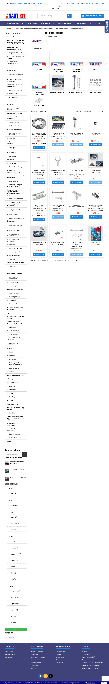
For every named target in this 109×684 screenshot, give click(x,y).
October (14, 548)
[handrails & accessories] (57, 59)
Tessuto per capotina (96, 171)
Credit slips (60, 657)
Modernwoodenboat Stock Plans (14, 85)
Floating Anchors (14, 282)
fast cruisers (13, 71)
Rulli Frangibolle (14, 434)
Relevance (93, 111)
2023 (10, 512)
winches (12, 138)
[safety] (95, 59)
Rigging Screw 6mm (77, 243)
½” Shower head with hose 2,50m (39, 134)
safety (95, 70)
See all (16, 630)
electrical (12, 245)
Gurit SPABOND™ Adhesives (13, 339)
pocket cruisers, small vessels (15, 57)
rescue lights (13, 286)
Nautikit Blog (31, 23)
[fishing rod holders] (76, 59)
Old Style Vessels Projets (13, 109)
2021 (10, 586)
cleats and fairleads (16, 199)
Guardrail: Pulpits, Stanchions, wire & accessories (14, 204)
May (13, 573)
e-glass (11, 348)
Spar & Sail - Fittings (15, 167)
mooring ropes (14, 293)
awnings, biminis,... (58, 92)
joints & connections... (39, 93)
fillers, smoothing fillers (15, 375)
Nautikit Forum (64, 23)
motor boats (13, 94)
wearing (12, 259)
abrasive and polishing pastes (15, 408)
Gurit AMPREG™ (14, 334)
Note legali (34, 654)
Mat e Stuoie (13, 359)
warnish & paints (13, 382)
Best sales (8, 657)
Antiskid (38, 70)
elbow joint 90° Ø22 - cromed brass (58, 244)
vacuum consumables (11, 424)
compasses (13, 266)
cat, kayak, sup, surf (15, 90)
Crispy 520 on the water (18, 477)
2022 (10, 537)
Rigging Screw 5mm (58, 206)
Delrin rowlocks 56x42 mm (58, 171)
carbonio (12, 356)
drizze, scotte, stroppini (13, 118)
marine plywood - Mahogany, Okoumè (14, 322)
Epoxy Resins (11, 327)
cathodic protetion (15, 252)
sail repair (12, 156)
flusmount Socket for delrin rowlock (76, 207)
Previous (59, 261)
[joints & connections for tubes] (39, 82)
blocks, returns (14, 122)
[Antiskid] (39, 59)
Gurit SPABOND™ (14, 368)
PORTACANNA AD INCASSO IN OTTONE (76, 135)
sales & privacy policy (38, 657)
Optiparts (10, 160)
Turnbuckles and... (77, 92)
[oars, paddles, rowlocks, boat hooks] (95, 82)
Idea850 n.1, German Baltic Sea (17, 463)
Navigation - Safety (14, 273)
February (15, 524)
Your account (63, 646)
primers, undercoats (14, 379)
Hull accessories (14, 255)
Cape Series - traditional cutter (13, 62)
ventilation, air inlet (15, 248)
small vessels (13, 97)
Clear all (10, 638)
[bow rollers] (39, 100)
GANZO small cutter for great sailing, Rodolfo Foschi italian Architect (15, 42)
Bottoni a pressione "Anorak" (95, 244)
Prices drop (9, 652)
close (103, 683)
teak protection (12, 404)
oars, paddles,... (95, 92)
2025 (9, 500)
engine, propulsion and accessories (15, 177)
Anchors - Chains (15, 304)
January (14, 530)
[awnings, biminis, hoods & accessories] (57, 82)
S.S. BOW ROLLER (76, 171)
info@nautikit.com (37, 3)
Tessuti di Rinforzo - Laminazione (14, 344)
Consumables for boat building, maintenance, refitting (15, 418)
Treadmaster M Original (58, 134)
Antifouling (11, 397)
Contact (86, 646)
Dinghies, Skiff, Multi (15, 53)
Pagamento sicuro (37, 663)
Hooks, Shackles (14, 215)
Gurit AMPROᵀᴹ (14, 331)
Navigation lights (14, 230)
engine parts (13, 181)
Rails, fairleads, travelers (13, 143)
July (13, 616)
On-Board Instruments (15, 263)
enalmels (12, 386)
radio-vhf (12, 270)
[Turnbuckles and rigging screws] (76, 82)
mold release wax (15, 438)
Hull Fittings (12, 163)
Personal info (60, 652)
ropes (9, 313)
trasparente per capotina (39, 243)
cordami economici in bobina (15, 317)
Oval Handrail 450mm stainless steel (39, 172)
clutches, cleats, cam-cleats (13, 134)
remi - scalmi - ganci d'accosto (15, 308)
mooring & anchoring (15, 290)
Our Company (80, 23)
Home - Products (14, 23)
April (13, 579)
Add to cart (39, 147)
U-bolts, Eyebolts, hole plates (14, 210)
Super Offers (11, 37)
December (15, 505)
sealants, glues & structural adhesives (14, 364)
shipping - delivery (37, 652)
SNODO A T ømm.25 (95, 134)
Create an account (97, 3)
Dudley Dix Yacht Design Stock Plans (14, 48)
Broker (9, 441)
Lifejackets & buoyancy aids (12, 278)
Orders (58, 654)
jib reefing (12, 153)
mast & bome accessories (12, 148)
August (14, 560)
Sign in (86, 3)
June (13, 567)
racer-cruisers (14, 101)
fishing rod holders (77, 71)
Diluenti (11, 393)
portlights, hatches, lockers (14, 226)
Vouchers (59, 663)
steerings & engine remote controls (14, 185)
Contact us (34, 665)
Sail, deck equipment (14, 113)
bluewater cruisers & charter (15, 75)
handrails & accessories (58, 71)
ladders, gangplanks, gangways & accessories (15, 220)
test (8, 445)
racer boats (13, 67)
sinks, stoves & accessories (13, 235)
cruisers (11, 104)
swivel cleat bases (15, 129)
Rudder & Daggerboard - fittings (14, 171)
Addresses (60, 660)
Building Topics (47, 23)
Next (77, 261)
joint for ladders (39, 206)
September (16, 554)
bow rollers (39, 106)
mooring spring (14, 297)
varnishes (12, 390)
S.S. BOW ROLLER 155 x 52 (95, 206)
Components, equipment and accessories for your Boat (14, 192)
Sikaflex (11, 372)
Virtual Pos (95, 23)
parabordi (12, 300)
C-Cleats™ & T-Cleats (16, 126)
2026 (9, 488)
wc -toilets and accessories (13, 240)
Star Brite (12, 413)
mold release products (12, 430)
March (14, 493)
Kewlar (11, 352)
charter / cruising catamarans (14, 80)
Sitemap (33, 668)
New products (10, 654)
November (15, 591)
